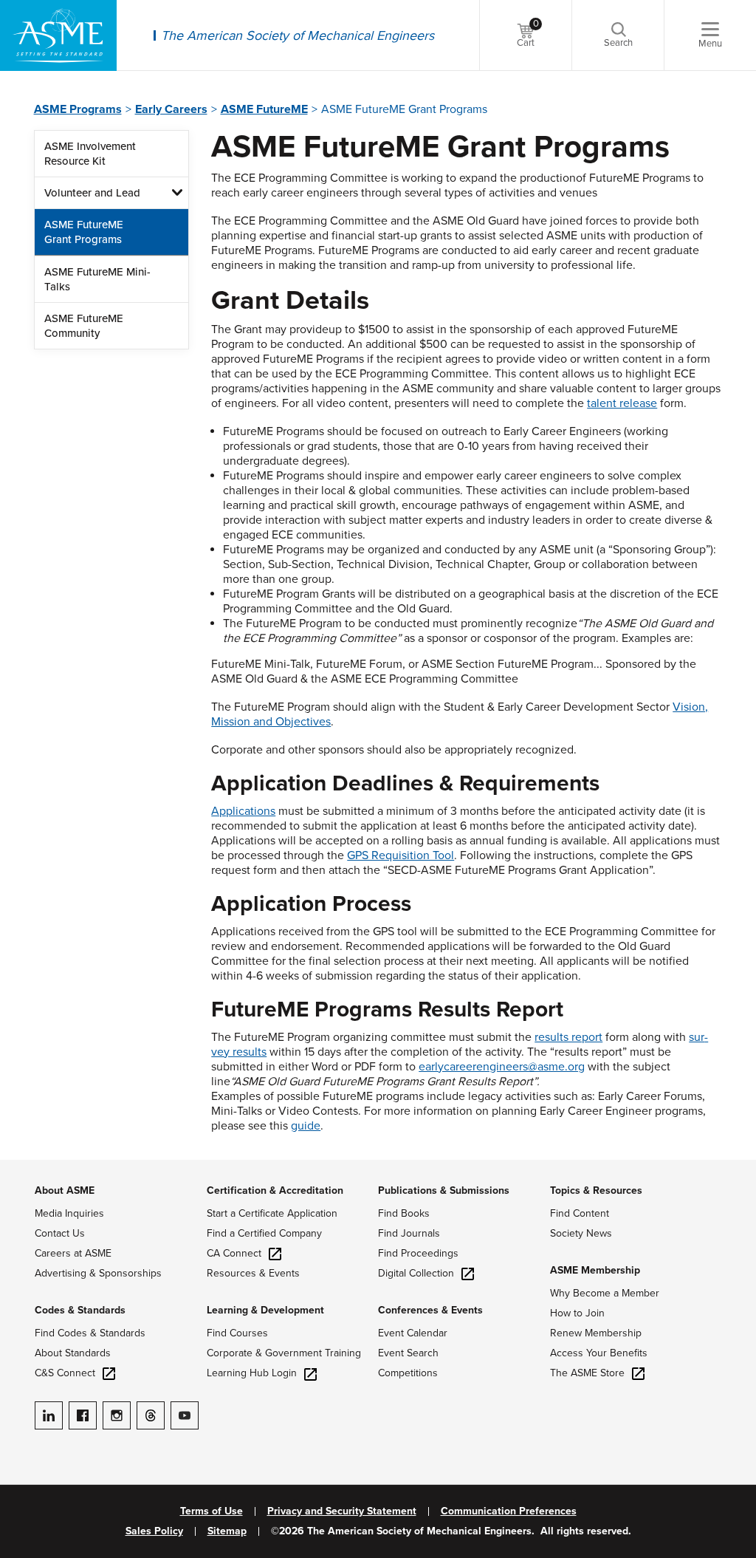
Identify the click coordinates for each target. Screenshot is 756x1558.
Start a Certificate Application (272, 1213)
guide (305, 1125)
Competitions (408, 1373)
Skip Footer (29, 1167)
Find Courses (237, 1333)
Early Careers (171, 109)
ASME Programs (78, 109)
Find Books (404, 1213)
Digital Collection (416, 1273)
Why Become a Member (604, 1293)
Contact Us (60, 1233)
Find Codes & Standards (90, 1333)
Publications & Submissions (443, 1190)
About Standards (73, 1353)
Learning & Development (265, 1310)
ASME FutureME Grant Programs (83, 232)
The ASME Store (587, 1373)
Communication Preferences (509, 1511)
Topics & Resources (596, 1190)
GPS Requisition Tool (400, 855)
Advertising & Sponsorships (98, 1273)
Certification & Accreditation (275, 1190)
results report (568, 1037)
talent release (622, 403)
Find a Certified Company (264, 1233)
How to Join (577, 1313)
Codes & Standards (80, 1310)
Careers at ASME (73, 1253)
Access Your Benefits (598, 1353)
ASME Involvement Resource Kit (90, 154)
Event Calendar (412, 1333)
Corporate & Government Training (284, 1353)
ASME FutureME (264, 109)
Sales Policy (154, 1531)
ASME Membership (595, 1270)
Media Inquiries (69, 1213)
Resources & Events (253, 1273)
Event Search (408, 1353)
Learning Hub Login (252, 1373)
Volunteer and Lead (92, 192)
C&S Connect (65, 1373)
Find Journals (409, 1233)
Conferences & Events (430, 1310)
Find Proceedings (418, 1253)
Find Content (579, 1213)
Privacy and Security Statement (341, 1511)
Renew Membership (596, 1333)
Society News (581, 1233)
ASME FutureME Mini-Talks (97, 279)
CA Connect (234, 1253)
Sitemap (227, 1531)
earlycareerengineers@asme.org (502, 1066)
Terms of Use (211, 1511)
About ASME (64, 1190)
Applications (243, 811)
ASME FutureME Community (83, 326)
